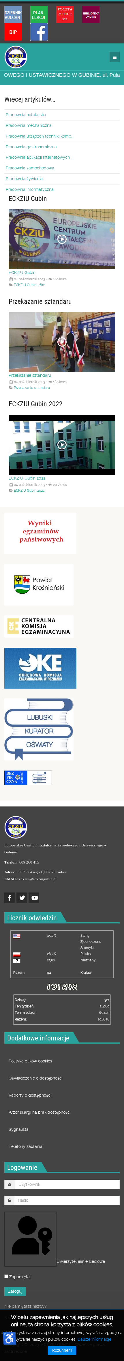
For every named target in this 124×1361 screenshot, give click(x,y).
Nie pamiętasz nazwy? (25, 1306)
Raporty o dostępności (30, 1095)
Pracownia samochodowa (30, 168)
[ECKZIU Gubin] (15, 57)
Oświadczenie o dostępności (36, 1078)
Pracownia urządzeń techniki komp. (39, 136)
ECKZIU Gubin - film (29, 285)
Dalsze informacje (94, 1339)
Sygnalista (19, 1129)
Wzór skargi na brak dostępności (40, 1112)
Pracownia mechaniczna (29, 125)
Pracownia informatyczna (30, 189)
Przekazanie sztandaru (30, 375)
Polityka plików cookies (30, 1061)
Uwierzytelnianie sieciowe (56, 1261)
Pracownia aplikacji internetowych (38, 157)
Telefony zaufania (25, 1146)
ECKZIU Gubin (22, 272)
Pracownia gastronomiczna (31, 146)
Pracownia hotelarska (26, 114)
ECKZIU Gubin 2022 (27, 478)
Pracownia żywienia (24, 178)
